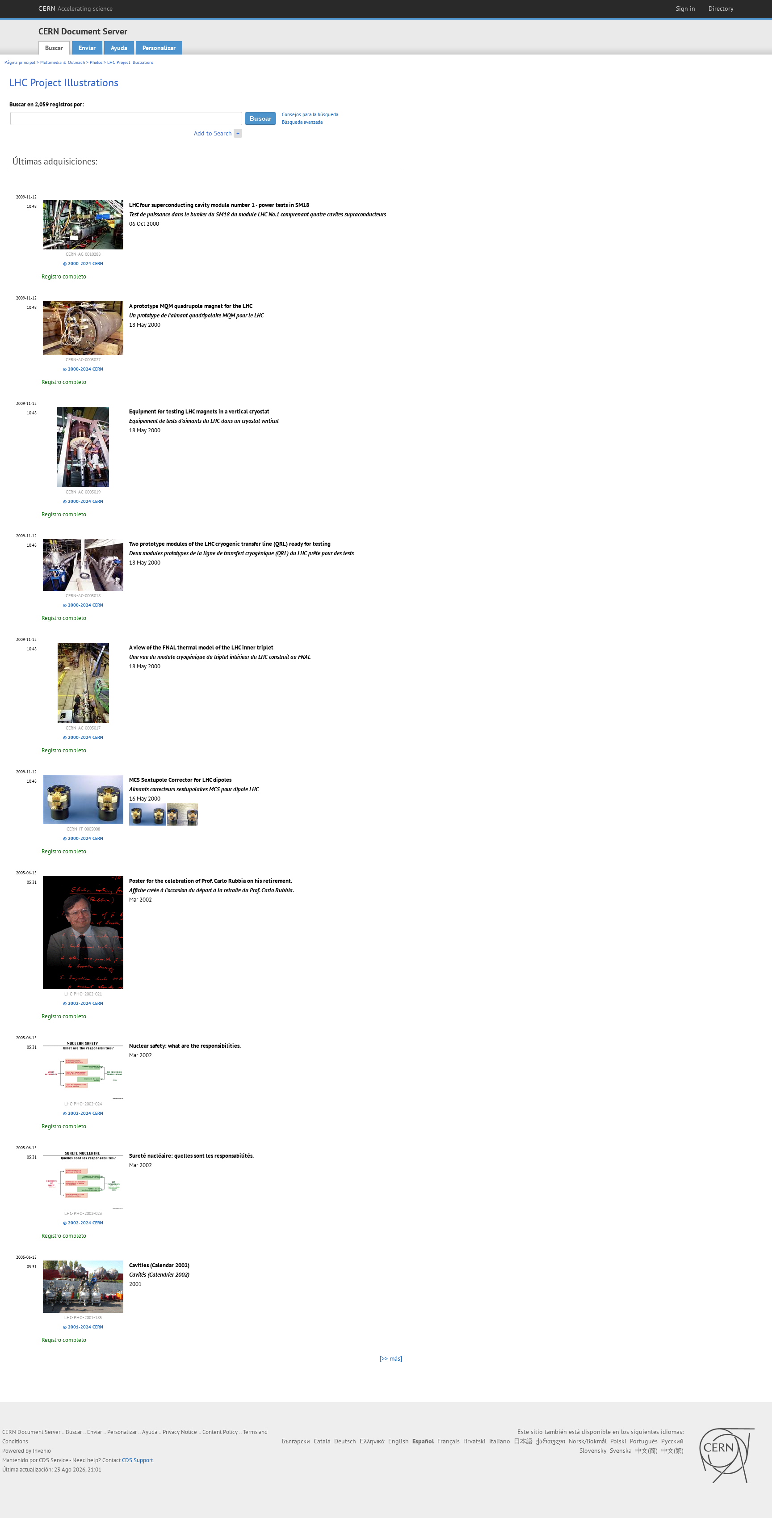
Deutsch (345, 1441)
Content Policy (220, 1432)
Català (322, 1441)
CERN (75, 8)
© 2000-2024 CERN (83, 263)
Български (296, 1441)
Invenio (42, 1451)
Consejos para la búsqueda (310, 114)
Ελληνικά (372, 1441)
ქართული (550, 1441)
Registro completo (64, 276)
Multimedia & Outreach (62, 62)
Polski (618, 1441)
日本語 (523, 1441)
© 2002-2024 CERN (83, 1003)
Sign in (685, 8)
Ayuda (119, 48)
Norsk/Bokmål (588, 1441)
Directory (721, 8)
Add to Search (213, 133)
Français (448, 1441)
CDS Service (53, 1460)
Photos (96, 62)
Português (644, 1441)
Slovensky (592, 1450)
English (398, 1441)
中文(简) (646, 1450)
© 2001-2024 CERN (83, 1327)
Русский (672, 1441)
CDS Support (137, 1460)
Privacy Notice (180, 1432)
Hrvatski (474, 1441)
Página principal (19, 62)
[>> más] (391, 1358)
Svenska (621, 1450)
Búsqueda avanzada (302, 122)
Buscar (54, 48)
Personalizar (159, 48)
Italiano (499, 1441)
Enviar (87, 48)
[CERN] (726, 1455)
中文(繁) (672, 1450)
